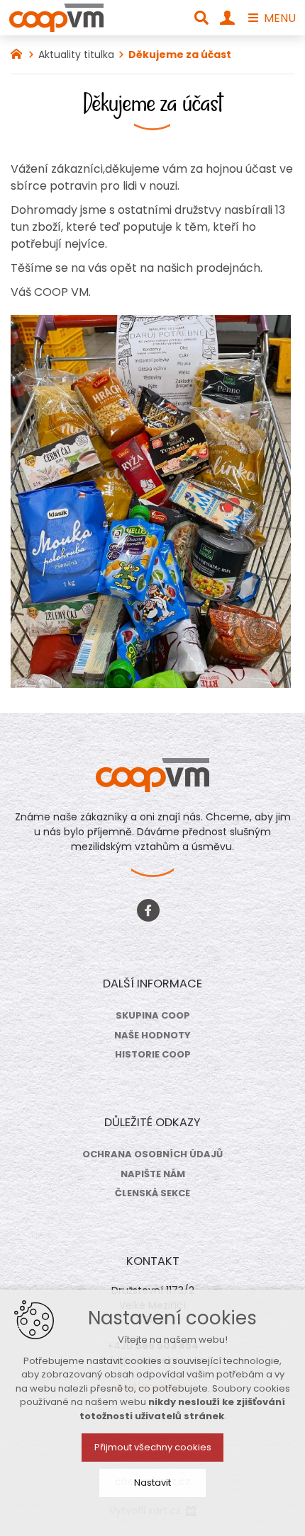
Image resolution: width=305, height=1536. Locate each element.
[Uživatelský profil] (227, 18)
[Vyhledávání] (201, 18)
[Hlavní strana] (20, 52)
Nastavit (152, 1482)
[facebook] (148, 908)
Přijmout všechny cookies (152, 1447)
